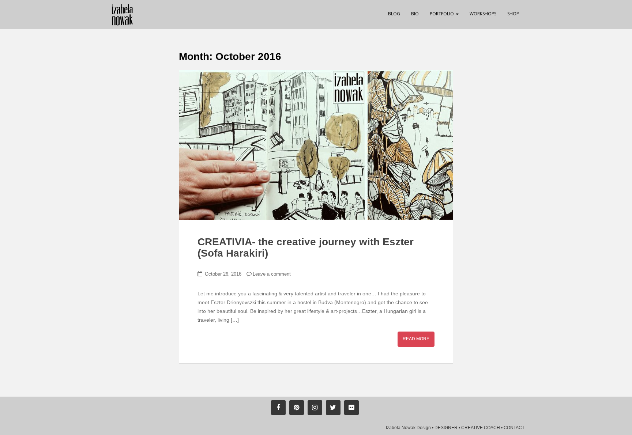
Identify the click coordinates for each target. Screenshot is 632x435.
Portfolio (442, 14)
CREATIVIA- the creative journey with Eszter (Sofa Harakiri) (306, 247)
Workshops (483, 14)
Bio (415, 14)
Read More (416, 338)
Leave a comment (272, 274)
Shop (513, 14)
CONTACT (514, 427)
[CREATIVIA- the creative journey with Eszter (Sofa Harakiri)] (316, 145)
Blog (394, 14)
